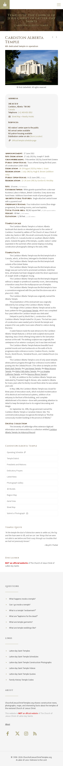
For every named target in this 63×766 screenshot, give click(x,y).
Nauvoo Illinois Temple (37, 374)
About (7, 724)
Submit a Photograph (16, 513)
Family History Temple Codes (21, 680)
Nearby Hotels (28, 116)
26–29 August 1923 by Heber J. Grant (33, 168)
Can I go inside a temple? (19, 605)
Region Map (12, 495)
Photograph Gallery (15, 483)
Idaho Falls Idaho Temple (25, 371)
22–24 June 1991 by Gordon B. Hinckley (37, 180)
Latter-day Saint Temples (19, 651)
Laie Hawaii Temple (30, 310)
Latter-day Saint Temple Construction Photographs (30, 662)
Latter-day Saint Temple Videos (22, 668)
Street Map (16, 116)
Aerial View (11, 501)
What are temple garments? (21, 622)
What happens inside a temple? (22, 599)
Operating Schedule (15, 452)
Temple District (13, 458)
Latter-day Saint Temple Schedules (23, 657)
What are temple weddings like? (22, 628)
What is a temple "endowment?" (22, 610)
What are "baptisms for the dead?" (23, 616)
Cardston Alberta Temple (21, 446)
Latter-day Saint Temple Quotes (22, 674)
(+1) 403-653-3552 (25, 112)
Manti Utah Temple (13, 368)
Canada (11, 109)
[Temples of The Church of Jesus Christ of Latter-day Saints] (5, 4)
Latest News (12, 476)
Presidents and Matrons (16, 464)
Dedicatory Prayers (14, 470)
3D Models (11, 489)
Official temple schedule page (24, 140)
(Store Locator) (36, 136)
